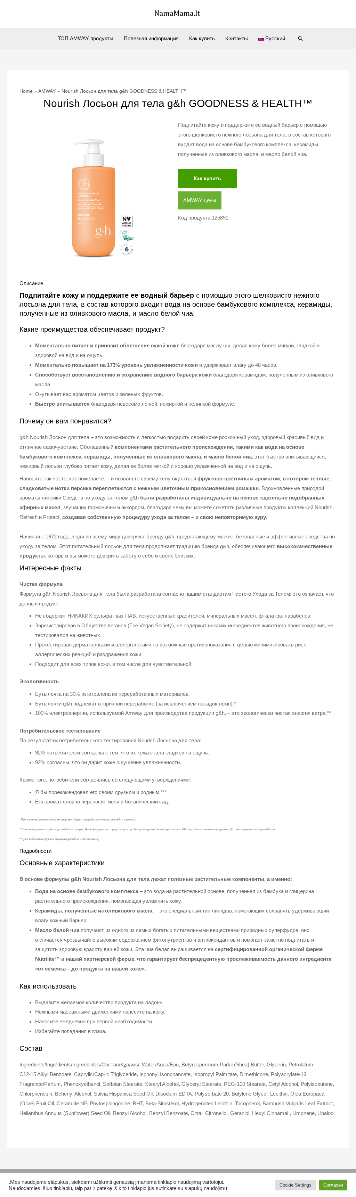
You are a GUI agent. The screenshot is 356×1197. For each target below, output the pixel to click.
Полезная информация (151, 38)
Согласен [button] (333, 1185)
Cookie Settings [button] (296, 1185)
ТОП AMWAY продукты (85, 38)
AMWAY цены (199, 200)
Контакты (236, 38)
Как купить (202, 38)
